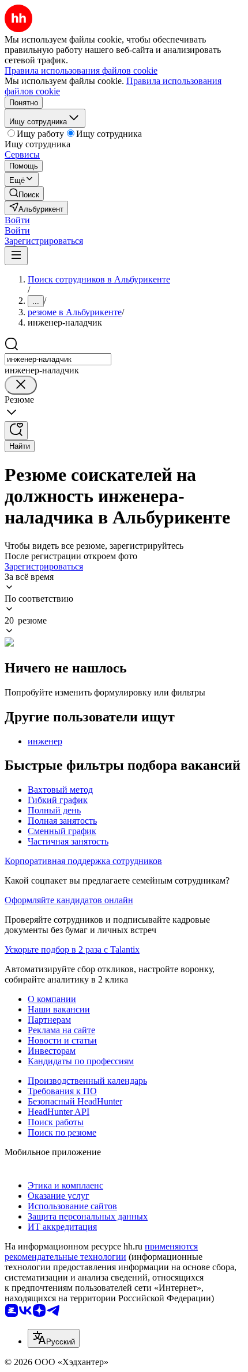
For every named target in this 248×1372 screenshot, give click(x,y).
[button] (17, 220)
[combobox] (58, 359)
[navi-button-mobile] (16, 255)
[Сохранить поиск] (16, 430)
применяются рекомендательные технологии (101, 1251)
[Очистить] (21, 385)
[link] (24, 193)
